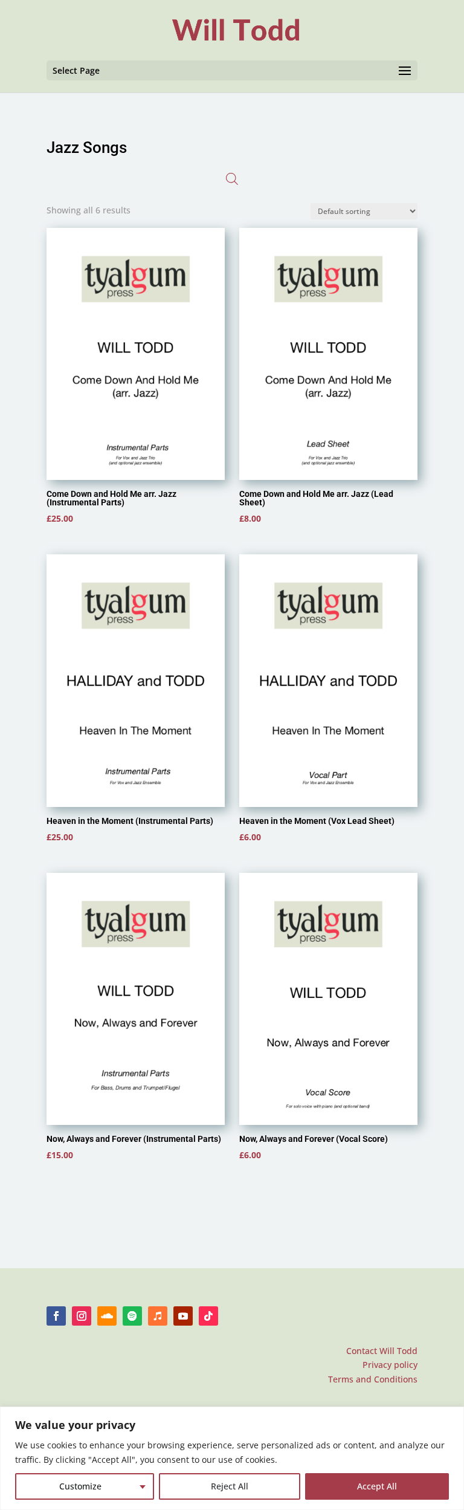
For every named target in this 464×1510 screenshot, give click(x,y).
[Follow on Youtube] (183, 1316)
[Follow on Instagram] (81, 1316)
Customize (80, 1486)
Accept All (377, 1486)
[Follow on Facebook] (56, 1316)
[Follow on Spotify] (132, 1316)
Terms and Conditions (372, 1379)
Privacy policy (389, 1364)
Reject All (229, 1486)
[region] (232, 1458)
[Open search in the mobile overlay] (232, 179)
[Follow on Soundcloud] (107, 1316)
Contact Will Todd (381, 1350)
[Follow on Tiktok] (208, 1316)
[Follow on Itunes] (157, 1316)
